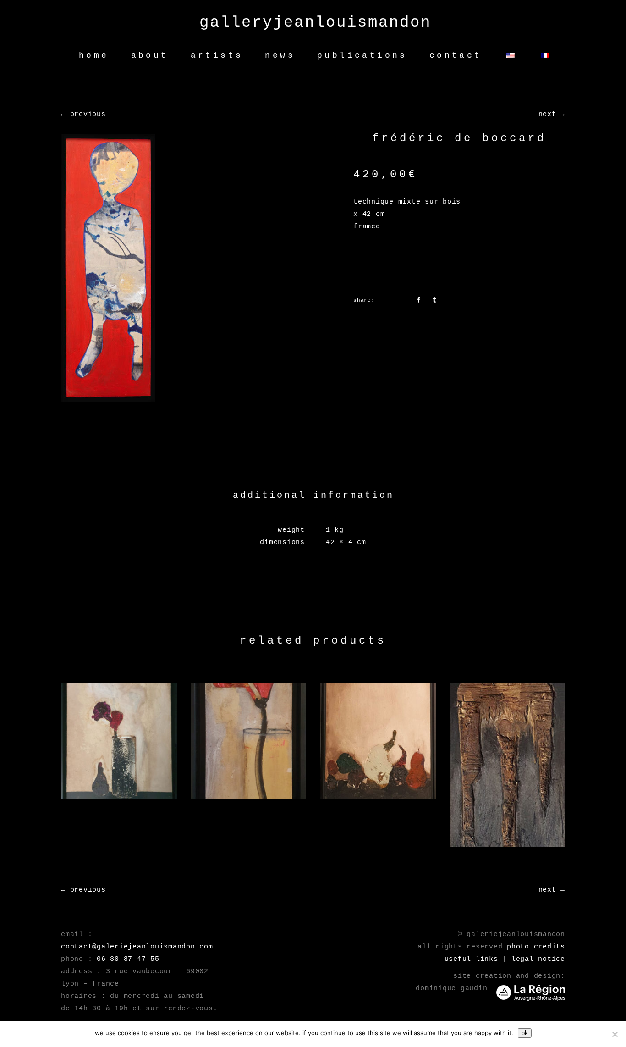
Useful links (471, 959)
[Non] (614, 1034)
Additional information (313, 495)
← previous (83, 114)
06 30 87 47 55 (128, 959)
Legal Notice (538, 959)
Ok (525, 1033)
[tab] (313, 495)
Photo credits (536, 947)
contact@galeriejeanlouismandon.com (137, 947)
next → (552, 114)
